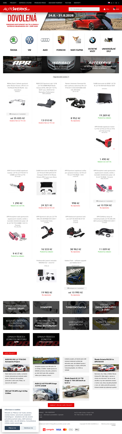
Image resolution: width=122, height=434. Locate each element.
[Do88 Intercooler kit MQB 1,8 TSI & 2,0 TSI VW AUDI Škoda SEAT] (104, 98)
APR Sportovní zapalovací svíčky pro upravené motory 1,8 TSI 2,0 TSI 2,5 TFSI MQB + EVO (75, 173)
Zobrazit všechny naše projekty (61, 405)
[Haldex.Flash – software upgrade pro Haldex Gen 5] (75, 275)
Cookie (114, 425)
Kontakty (77, 3)
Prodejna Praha (40, 3)
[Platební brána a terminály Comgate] (48, 430)
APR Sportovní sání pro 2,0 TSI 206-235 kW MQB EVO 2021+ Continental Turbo (46, 219)
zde (21, 423)
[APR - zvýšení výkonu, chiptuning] (22, 64)
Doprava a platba (25, 3)
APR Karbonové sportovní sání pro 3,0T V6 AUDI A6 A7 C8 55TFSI (75, 219)
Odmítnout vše (28, 428)
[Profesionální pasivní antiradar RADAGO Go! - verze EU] (46, 275)
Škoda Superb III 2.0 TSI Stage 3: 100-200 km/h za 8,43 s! (75, 380)
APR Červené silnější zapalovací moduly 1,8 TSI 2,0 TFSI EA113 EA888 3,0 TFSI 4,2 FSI (17, 173)
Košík (117, 9)
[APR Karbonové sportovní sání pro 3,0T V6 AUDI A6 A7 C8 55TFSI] (75, 232)
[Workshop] (99, 64)
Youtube (68, 3)
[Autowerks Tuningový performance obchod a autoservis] (16, 8)
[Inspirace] (61, 64)
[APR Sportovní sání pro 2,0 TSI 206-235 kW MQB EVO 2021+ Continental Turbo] (46, 232)
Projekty (13, 3)
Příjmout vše (12, 428)
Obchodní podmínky (55, 3)
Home (5, 3)
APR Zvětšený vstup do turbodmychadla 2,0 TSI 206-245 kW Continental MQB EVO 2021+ (104, 219)
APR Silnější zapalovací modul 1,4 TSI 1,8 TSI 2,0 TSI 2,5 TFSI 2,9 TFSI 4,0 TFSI (104, 129)
